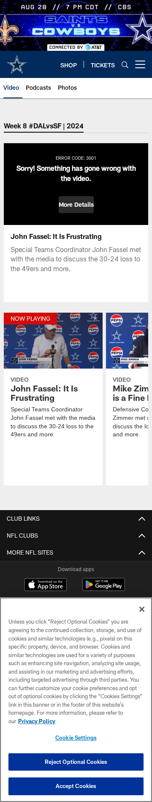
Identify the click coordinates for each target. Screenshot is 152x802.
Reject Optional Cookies (76, 761)
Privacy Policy (36, 721)
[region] (76, 699)
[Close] (142, 609)
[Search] (125, 64)
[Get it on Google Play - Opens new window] (103, 588)
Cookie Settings (76, 737)
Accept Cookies (76, 786)
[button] (76, 204)
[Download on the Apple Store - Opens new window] (45, 585)
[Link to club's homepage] (17, 61)
